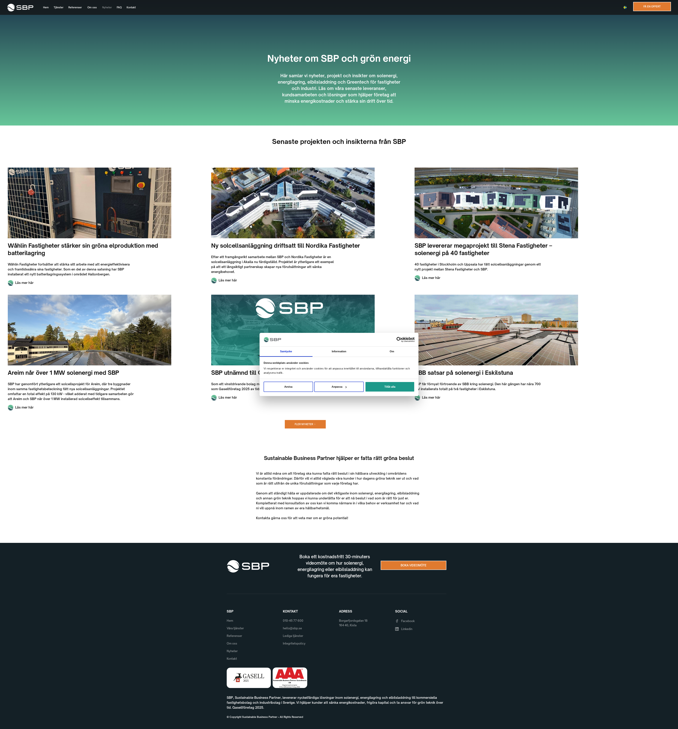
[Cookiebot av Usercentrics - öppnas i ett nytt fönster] (399, 339)
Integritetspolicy (294, 643)
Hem (46, 7)
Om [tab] (392, 351)
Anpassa (337, 386)
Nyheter (107, 7)
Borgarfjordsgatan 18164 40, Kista (353, 623)
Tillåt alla (389, 386)
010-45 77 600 (293, 620)
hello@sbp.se (292, 628)
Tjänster (58, 7)
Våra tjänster (235, 628)
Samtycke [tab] (286, 351)
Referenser (75, 7)
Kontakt (131, 7)
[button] (626, 7)
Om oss (92, 7)
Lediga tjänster (293, 636)
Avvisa (288, 386)
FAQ (119, 7)
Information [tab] (339, 351)
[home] (20, 7)
